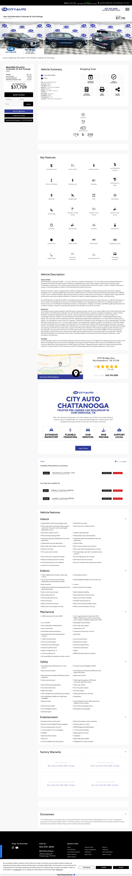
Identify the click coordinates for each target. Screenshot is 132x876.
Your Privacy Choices (65, 875)
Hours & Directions (111, 10)
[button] (60, 364)
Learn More (83, 448)
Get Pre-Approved (19, 111)
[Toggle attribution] (81, 372)
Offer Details (107, 473)
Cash (42, 461)
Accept (121, 867)
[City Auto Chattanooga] (13, 9)
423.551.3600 (70, 3)
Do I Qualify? (117, 473)
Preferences (86, 867)
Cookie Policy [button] (17, 869)
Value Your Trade (19, 115)
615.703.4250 (111, 375)
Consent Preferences (1, 851)
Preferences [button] (59, 869)
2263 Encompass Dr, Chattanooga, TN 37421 (114, 3)
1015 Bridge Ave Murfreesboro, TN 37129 (106, 359)
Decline (104, 867)
